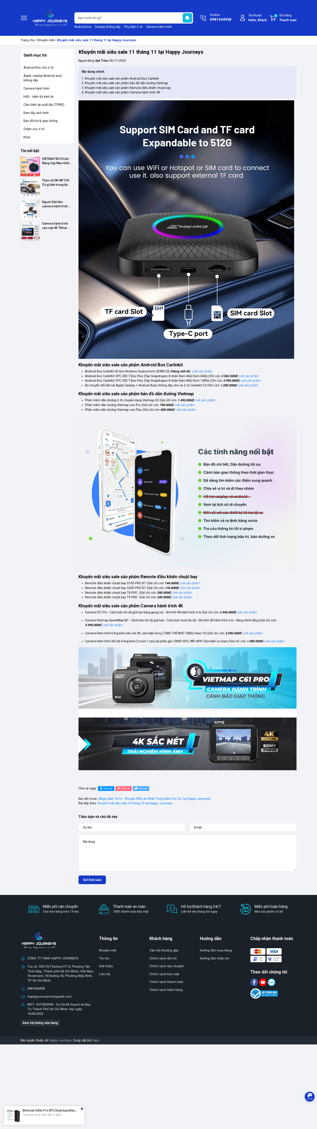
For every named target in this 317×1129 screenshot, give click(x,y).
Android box (82, 27)
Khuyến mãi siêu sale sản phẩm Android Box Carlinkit (122, 78)
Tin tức (104, 958)
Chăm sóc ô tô (34, 129)
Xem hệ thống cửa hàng (40, 1023)
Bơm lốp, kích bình (36, 113)
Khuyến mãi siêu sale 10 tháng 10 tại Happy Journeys (135, 803)
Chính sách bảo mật (164, 974)
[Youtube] (263, 982)
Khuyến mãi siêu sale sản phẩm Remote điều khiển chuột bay (128, 88)
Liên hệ (104, 974)
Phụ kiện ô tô (133, 27)
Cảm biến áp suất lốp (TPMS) (44, 105)
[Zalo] (271, 982)
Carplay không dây (108, 27)
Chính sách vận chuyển (166, 966)
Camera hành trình (159, 27)
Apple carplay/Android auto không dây (43, 78)
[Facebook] (254, 982)
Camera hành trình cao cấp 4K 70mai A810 (55, 226)
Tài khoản (257, 18)
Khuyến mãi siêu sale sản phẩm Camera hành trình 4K (122, 92)
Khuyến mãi (46, 40)
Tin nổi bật (29, 150)
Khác (27, 137)
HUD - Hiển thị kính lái (38, 97)
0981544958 (36, 988)
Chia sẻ (107, 788)
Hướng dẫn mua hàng (216, 950)
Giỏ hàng (286, 18)
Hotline (220, 17)
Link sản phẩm (202, 371)
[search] (187, 18)
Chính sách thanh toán (166, 982)
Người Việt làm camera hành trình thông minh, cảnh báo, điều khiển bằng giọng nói (58, 204)
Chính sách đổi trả (163, 958)
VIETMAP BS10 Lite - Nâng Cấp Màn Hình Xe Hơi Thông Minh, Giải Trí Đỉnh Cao (56, 161)
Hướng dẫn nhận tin (214, 958)
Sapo (95, 1040)
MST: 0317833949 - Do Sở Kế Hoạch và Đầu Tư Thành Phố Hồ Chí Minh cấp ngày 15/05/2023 (59, 1009)
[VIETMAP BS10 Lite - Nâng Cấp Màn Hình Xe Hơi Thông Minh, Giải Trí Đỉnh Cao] (30, 166)
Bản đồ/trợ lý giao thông (41, 121)
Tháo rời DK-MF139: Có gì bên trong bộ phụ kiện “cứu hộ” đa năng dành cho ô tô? (56, 183)
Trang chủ (27, 40)
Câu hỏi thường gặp (164, 950)
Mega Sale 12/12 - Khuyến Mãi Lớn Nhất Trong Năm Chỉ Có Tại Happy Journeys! (155, 799)
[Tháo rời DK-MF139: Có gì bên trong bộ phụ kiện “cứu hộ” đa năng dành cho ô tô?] (30, 188)
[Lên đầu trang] (310, 1108)
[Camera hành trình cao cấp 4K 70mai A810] (30, 231)
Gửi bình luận (92, 880)
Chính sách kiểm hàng (166, 990)
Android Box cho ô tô (39, 67)
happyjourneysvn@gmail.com (49, 996)
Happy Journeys (60, 1040)
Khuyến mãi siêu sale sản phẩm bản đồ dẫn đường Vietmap (126, 83)
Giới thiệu (106, 966)
